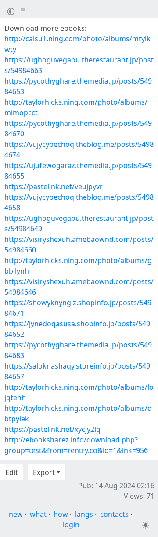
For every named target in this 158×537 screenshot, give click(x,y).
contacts (114, 514)
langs (84, 514)
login (71, 525)
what (38, 514)
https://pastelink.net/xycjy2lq (52, 429)
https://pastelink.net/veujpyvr (53, 186)
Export (44, 472)
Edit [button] (11, 472)
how (61, 514)
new (16, 514)
